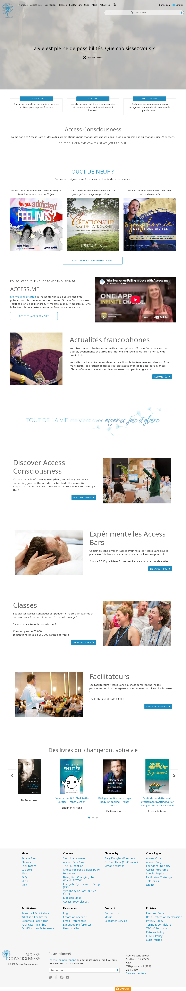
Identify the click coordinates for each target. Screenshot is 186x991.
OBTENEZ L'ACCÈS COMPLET (34, 316)
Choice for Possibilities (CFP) (81, 869)
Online (150, 884)
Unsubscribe (71, 928)
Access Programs (157, 869)
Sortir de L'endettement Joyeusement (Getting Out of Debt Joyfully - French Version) (157, 801)
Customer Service (115, 920)
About (25, 873)
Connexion (164, 4)
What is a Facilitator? (35, 917)
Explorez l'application (23, 296)
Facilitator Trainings (159, 877)
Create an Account (75, 917)
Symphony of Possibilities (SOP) (79, 892)
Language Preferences (77, 924)
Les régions (51, 4)
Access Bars (36, 4)
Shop (86, 4)
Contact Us (111, 913)
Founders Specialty (158, 865)
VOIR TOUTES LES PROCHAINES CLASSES (92, 260)
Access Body (154, 862)
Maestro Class (72, 897)
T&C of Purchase (156, 928)
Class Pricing (154, 939)
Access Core (153, 858)
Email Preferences (74, 920)
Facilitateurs (75, 4)
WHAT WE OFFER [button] (82, 497)
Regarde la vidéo (95, 57)
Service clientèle (136, 973)
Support (27, 869)
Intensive (69, 873)
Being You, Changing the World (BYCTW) (78, 879)
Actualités (105, 4)
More (94, 4)
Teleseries (152, 881)
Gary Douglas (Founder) (119, 858)
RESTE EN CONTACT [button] (156, 706)
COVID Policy (154, 936)
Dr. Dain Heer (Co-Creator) (121, 862)
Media (108, 917)
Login (66, 913)
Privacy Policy (154, 920)
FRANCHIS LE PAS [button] (82, 642)
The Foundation (73, 865)
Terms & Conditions (158, 924)
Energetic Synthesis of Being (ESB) (81, 886)
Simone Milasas (114, 865)
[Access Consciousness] (7, 10)
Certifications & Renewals (38, 928)
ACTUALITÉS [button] (160, 376)
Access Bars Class (74, 862)
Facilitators (29, 865)
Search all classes (74, 858)
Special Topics (155, 873)
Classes (63, 4)
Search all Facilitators (35, 913)
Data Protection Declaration (164, 917)
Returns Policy (155, 932)
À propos (23, 4)
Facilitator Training (34, 924)
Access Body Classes (76, 901)
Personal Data (155, 913)
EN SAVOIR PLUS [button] (158, 568)
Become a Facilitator (35, 920)
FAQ (24, 877)
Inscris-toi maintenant (62, 960)
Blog (24, 884)
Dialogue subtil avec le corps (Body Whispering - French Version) (114, 801)
